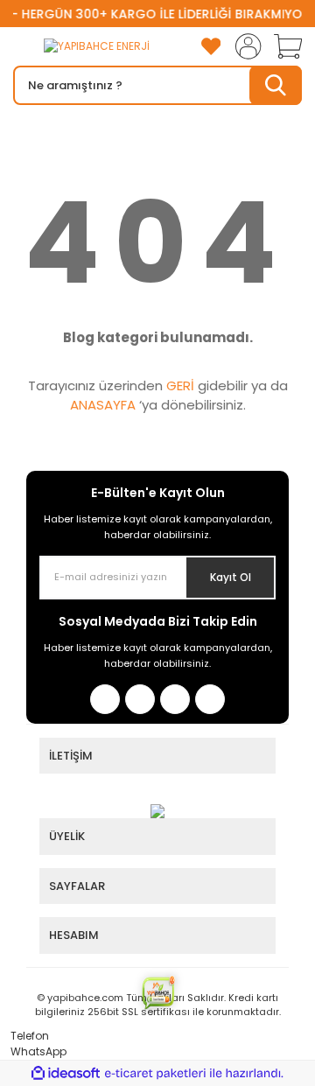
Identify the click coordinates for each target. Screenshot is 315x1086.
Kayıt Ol (230, 577)
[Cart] (282, 46)
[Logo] (81, 47)
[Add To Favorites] (211, 46)
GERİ (180, 385)
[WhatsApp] (4, 1051)
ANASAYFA (103, 405)
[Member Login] (243, 46)
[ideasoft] (66, 1073)
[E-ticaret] (155, 1073)
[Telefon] (4, 1035)
